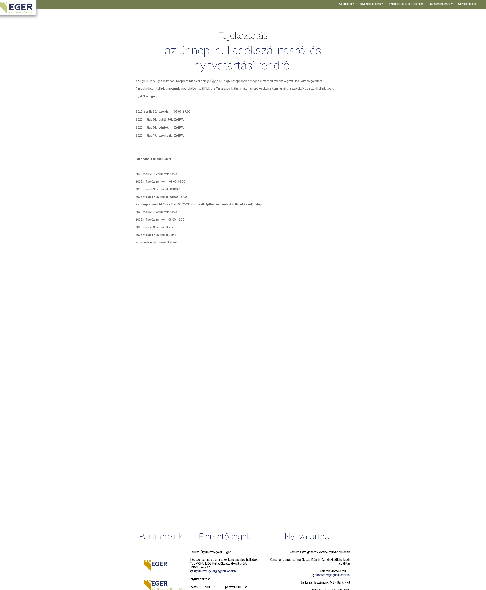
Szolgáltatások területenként (406, 4)
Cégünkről (346, 4)
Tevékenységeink (371, 4)
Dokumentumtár (440, 4)
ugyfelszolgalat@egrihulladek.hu (215, 571)
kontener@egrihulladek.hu (333, 575)
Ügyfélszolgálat (467, 4)
